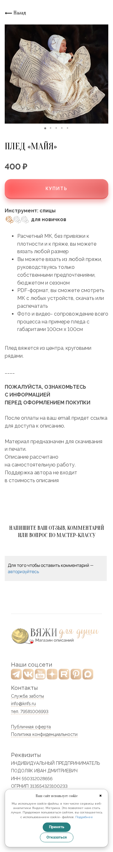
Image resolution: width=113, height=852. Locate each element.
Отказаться (56, 837)
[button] (10, 74)
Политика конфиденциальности (44, 734)
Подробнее (84, 817)
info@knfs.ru (23, 703)
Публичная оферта (31, 726)
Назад (19, 13)
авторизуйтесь (23, 571)
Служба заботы (27, 696)
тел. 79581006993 (29, 711)
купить (56, 188)
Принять (56, 827)
